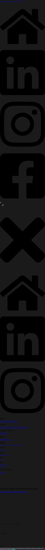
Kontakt (1, 467)
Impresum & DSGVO (4, 464)
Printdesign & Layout (4, 450)
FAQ (1, 466)
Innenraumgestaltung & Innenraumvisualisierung (9, 422)
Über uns (1, 472)
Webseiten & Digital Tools (5, 455)
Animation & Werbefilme (4, 439)
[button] (22, 240)
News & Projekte (3, 473)
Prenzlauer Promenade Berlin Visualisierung (13, 492)
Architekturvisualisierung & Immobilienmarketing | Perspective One (12, 1)
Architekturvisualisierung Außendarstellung (8, 421)
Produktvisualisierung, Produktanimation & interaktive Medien (11, 445)
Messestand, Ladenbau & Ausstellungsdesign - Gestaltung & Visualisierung (14, 428)
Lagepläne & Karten (4, 434)
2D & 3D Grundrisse (4, 433)
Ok (13, 549)
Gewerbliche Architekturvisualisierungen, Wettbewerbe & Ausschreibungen (14, 427)
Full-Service (2, 459)
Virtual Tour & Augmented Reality (6, 440)
